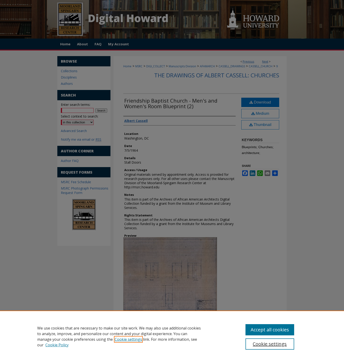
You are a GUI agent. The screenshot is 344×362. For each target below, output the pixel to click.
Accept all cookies (270, 329)
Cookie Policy (57, 345)
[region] (172, 336)
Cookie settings (128, 339)
